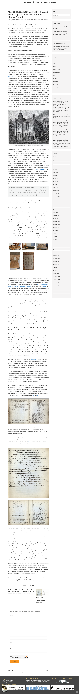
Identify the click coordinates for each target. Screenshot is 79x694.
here (13, 239)
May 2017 (55, 239)
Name (11, 635)
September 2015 (56, 264)
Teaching (47, 5)
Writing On (39, 5)
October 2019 (56, 193)
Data (54, 63)
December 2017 (56, 221)
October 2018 (56, 215)
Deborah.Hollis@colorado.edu (34, 683)
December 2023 (56, 163)
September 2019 (56, 196)
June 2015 (55, 267)
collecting (37, 19)
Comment (12, 615)
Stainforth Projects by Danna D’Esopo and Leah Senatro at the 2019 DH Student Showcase (61, 145)
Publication (55, 84)
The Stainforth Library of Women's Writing (39, 2)
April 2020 (55, 184)
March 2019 (55, 212)
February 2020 (56, 190)
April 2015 (55, 270)
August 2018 (55, 218)
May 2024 (55, 157)
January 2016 (56, 255)
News (54, 75)
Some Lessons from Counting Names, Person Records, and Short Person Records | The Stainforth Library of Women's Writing (61, 123)
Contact (63, 5)
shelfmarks (34, 359)
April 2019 (55, 209)
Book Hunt (55, 5)
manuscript (10, 20)
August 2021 (55, 178)
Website (11, 648)
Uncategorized (56, 90)
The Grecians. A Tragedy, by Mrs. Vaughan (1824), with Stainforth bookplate (14, 591)
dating (41, 19)
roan (24, 220)
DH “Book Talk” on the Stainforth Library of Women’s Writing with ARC (61, 42)
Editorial (26, 19)
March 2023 (55, 166)
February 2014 (56, 292)
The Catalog (28, 5)
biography (10, 76)
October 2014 (56, 282)
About (19, 5)
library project (45, 19)
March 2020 (55, 187)
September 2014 (56, 286)
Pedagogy (55, 78)
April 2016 (55, 249)
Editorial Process (56, 69)
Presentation (55, 81)
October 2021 (56, 175)
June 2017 (55, 236)
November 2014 (56, 279)
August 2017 (55, 230)
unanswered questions (17, 20)
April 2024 (55, 160)
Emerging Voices (56, 72)
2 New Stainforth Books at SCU (59, 39)
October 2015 (56, 261)
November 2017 (56, 224)
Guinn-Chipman (40, 169)
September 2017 (56, 227)
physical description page (16, 238)
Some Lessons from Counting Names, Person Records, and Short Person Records (61, 116)
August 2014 (55, 289)
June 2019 (55, 206)
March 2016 (55, 252)
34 (33, 395)
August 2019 (55, 200)
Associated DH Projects (58, 60)
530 (29, 441)
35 (37, 395)
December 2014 (56, 276)
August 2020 (55, 181)
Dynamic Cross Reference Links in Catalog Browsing (40, 599)
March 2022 (55, 172)
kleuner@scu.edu (6, 683)
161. (25, 445)
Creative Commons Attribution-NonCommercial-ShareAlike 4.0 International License (39, 691)
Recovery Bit (30, 19)
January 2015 (56, 273)
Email (11, 642)
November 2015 (56, 258)
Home (13, 5)
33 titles (19, 316)
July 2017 (55, 233)
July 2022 (55, 169)
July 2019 (55, 203)
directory (44, 286)
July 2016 (55, 246)
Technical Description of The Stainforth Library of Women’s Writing (28, 591)
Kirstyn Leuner (20, 19)
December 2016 (56, 243)
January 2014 (56, 295)
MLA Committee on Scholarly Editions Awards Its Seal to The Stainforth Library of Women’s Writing (61, 48)
